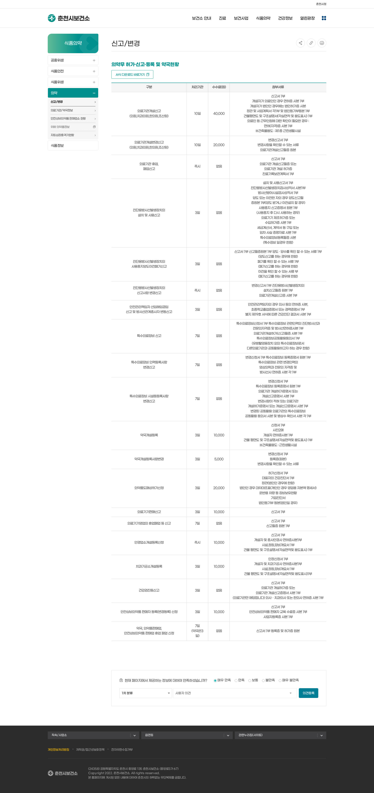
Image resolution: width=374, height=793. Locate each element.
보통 (255, 680)
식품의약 (263, 18)
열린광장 (307, 18)
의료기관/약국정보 (62, 110)
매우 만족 (224, 680)
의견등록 (308, 693)
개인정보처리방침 (58, 750)
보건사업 (241, 18)
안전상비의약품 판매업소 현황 (68, 118)
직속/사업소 (59, 735)
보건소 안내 (201, 18)
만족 (241, 680)
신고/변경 (57, 102)
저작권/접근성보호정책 (90, 750)
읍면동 (149, 735)
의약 (54, 93)
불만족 (270, 680)
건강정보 (285, 18)
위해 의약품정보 (60, 127)
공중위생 (57, 60)
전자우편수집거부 (122, 750)
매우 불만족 (290, 680)
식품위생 (57, 82)
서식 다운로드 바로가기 (130, 75)
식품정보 (57, 146)
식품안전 (57, 71)
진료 (222, 18)
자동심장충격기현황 (62, 135)
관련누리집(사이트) (250, 735)
